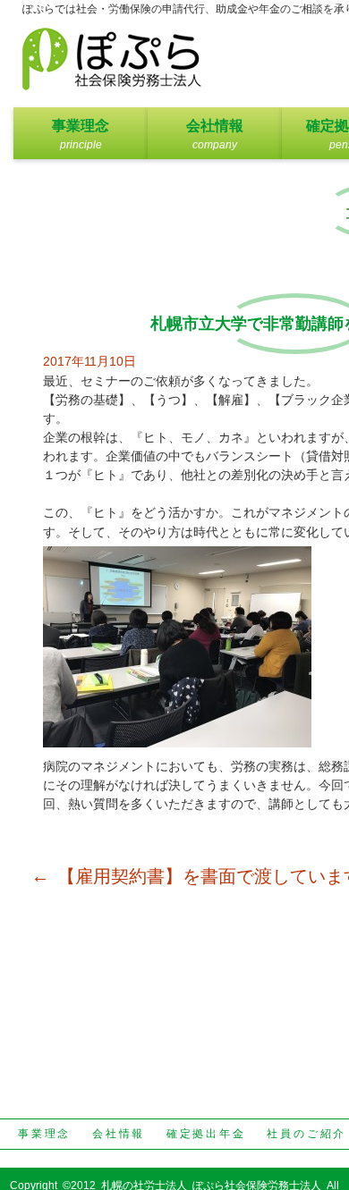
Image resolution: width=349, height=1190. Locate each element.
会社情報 (214, 125)
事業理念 (80, 125)
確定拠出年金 (206, 1133)
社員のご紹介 (306, 1133)
